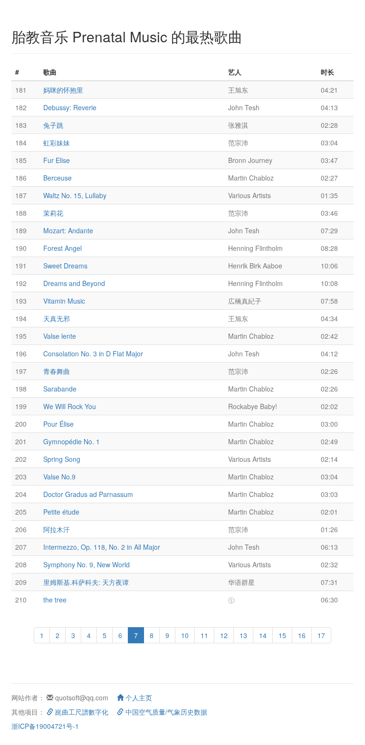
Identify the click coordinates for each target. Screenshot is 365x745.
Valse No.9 (59, 476)
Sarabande (60, 388)
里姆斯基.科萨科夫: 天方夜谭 (86, 582)
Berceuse (57, 177)
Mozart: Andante (68, 230)
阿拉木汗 (56, 529)
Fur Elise (56, 160)
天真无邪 (56, 318)
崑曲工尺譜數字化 (80, 711)
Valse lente (59, 336)
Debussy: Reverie (69, 107)
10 (185, 635)
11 (204, 635)
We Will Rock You (69, 406)
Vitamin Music (64, 301)
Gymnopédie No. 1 (71, 441)
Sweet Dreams (65, 265)
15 (282, 635)
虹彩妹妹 (56, 142)
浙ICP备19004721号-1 (45, 726)
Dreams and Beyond (74, 283)
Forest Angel (62, 248)
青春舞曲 (56, 371)
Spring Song (61, 459)
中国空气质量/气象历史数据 (165, 711)
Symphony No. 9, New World (86, 564)
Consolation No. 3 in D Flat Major (93, 353)
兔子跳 (53, 125)
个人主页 (138, 697)
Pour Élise (58, 424)
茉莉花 (53, 213)
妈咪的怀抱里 (63, 90)
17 (321, 635)
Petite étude (61, 511)
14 (263, 635)
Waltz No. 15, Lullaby (74, 195)
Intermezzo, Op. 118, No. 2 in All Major (101, 547)
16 (302, 635)
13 (243, 635)
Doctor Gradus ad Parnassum (88, 494)
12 (224, 635)
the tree (55, 599)
